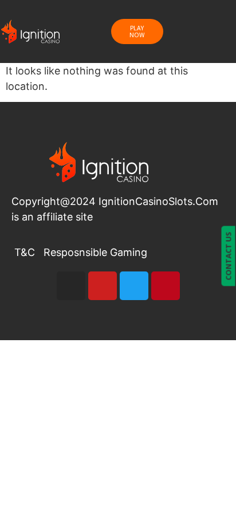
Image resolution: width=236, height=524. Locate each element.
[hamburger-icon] (204, 31)
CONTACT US (228, 255)
